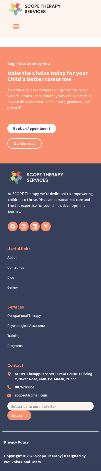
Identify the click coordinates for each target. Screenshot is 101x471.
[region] (50, 433)
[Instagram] (24, 226)
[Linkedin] (35, 226)
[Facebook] (13, 226)
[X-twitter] (46, 226)
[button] (16, 26)
